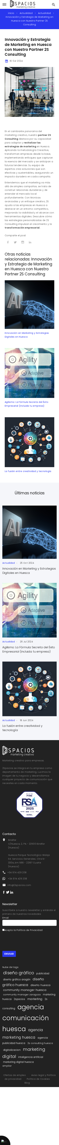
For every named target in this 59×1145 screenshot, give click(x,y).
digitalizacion (12, 1050)
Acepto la (23, 930)
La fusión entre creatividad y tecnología (28, 471)
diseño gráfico (18, 973)
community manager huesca (24, 990)
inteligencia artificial (30, 1057)
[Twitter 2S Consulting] (7, 892)
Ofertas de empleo (15, 1075)
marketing (34, 999)
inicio (11, 13)
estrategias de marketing (20, 146)
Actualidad (26, 13)
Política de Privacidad (29, 930)
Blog (27, 1082)
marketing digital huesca (18, 1062)
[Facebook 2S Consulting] (3, 892)
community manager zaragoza (22, 994)
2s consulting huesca (40, 1043)
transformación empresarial (22, 227)
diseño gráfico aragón (17, 979)
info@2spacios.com (19, 885)
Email (5, 917)
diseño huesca (40, 985)
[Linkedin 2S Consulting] (11, 892)
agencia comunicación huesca (25, 1017)
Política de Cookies (38, 1079)
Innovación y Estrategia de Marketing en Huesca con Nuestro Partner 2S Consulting (29, 20)
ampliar (7, 1065)
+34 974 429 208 (16, 872)
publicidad (42, 973)
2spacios (19, 999)
